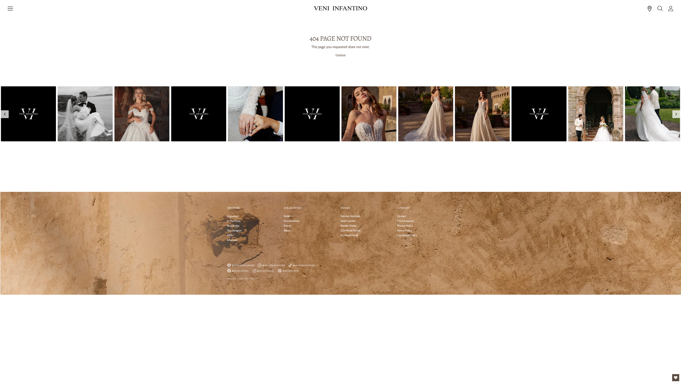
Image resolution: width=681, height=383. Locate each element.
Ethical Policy (404, 180)
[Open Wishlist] (675, 377)
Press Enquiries (405, 171)
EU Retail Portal (349, 185)
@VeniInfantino (239, 221)
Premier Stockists (350, 166)
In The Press (233, 171)
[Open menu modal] (10, 8)
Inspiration (233, 166)
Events (287, 176)
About (287, 180)
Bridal (287, 166)
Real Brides (233, 176)
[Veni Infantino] (340, 8)
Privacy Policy (405, 176)
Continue (341, 55)
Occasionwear (292, 171)
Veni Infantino (251, 228)
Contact (401, 166)
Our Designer (234, 180)
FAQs (230, 185)
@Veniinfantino (290, 221)
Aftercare (232, 190)
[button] (28, 113)
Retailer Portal (348, 176)
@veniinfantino (265, 221)
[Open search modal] (660, 8)
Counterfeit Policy (407, 185)
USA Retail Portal (350, 180)
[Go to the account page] (671, 8)
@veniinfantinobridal (242, 215)
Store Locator (348, 171)
